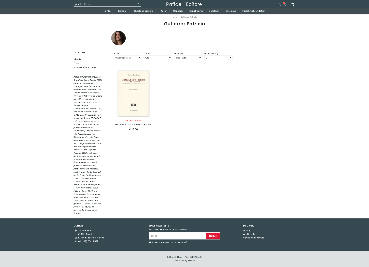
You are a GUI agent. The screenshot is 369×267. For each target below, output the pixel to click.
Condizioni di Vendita (253, 237)
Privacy (246, 230)
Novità (107, 10)
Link (184, 242)
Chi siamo (230, 10)
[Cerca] (138, 4)
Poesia (77, 63)
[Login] (279, 4)
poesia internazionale (86, 67)
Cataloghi (214, 10)
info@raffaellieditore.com (91, 237)
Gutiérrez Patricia (188, 17)
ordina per (178, 53)
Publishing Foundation (253, 10)
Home (174, 17)
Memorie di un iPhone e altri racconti (133, 124)
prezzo (146, 53)
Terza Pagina (196, 10)
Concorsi (178, 10)
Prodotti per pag (211, 53)
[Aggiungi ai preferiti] (148, 81)
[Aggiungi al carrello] (148, 74)
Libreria (122, 10)
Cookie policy (250, 234)
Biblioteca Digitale (144, 10)
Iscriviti (213, 235)
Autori (164, 10)
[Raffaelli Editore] (184, 4)
